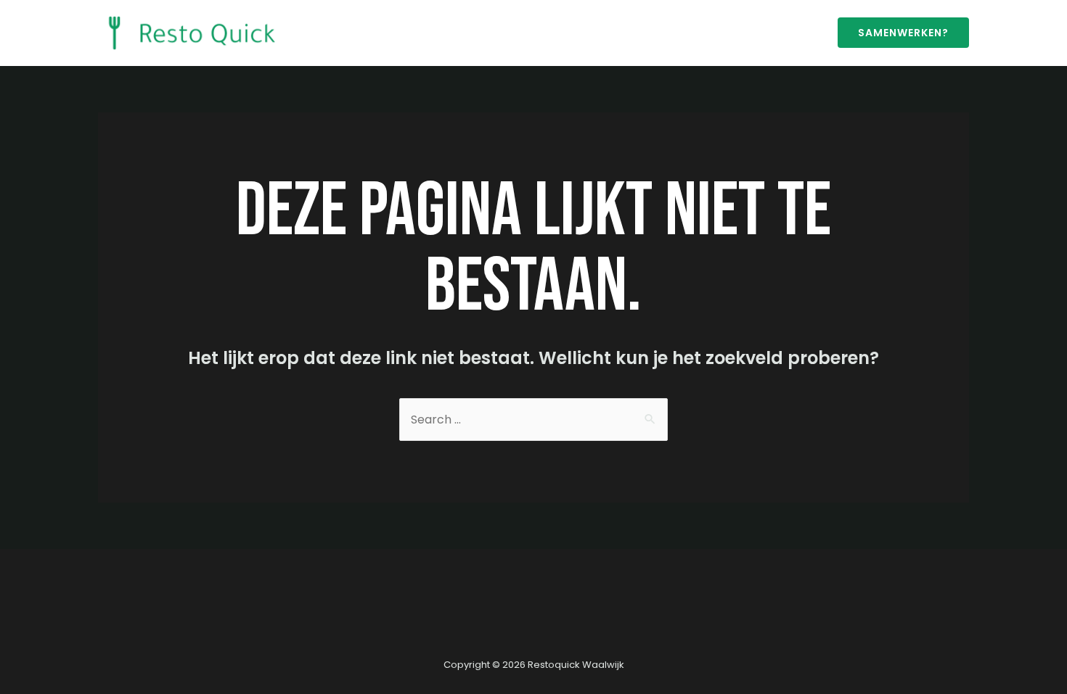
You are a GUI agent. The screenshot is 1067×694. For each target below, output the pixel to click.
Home (326, 32)
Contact (475, 32)
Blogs (420, 32)
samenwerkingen (560, 32)
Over (374, 32)
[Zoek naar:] (533, 419)
